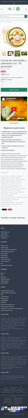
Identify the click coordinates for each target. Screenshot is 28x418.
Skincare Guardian (5, 68)
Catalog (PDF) (4, 283)
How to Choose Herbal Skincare (8, 249)
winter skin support (5, 206)
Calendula (18, 178)
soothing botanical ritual (6, 200)
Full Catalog (4, 238)
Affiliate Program (5, 281)
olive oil (2, 193)
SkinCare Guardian (5, 199)
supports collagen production (8, 202)
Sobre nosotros (21, 389)
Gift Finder (3, 302)
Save (11, 209)
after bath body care (6, 176)
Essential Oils (4, 234)
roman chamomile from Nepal (8, 197)
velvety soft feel (19, 202)
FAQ (2, 263)
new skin (12, 192)
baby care (12, 178)
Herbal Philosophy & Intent (7, 251)
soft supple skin (15, 199)
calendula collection (20, 179)
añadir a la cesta (14, 89)
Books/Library (4, 298)
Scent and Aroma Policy (6, 265)
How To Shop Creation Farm (8, 304)
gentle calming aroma (6, 188)
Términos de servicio (21, 392)
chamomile (12, 183)
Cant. (2, 81)
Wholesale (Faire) (5, 279)
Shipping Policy (4, 257)
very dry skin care (5, 204)
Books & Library (5, 236)
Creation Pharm (10, 414)
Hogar (2, 20)
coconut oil (18, 183)
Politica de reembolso (17, 390)
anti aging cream (5, 178)
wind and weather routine (16, 204)
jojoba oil (10, 190)
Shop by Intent (4, 245)
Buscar (6, 387)
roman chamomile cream (7, 195)
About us (3, 273)
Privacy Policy (4, 253)
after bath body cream (17, 176)
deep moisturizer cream (16, 185)
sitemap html (8, 398)
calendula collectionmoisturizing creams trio (11, 181)
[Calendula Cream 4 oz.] (4, 53)
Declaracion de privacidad (7, 392)
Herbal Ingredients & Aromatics (8, 292)
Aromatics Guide (18, 402)
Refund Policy (4, 255)
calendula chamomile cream (8, 179)
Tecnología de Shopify (19, 414)
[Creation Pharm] (14, 9)
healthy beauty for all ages (18, 188)
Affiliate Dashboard (18, 398)
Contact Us (3, 277)
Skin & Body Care (5, 232)
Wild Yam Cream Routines (7, 306)
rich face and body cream (11, 193)
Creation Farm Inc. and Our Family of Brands (12, 308)
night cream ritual (19, 192)
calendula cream (5, 183)
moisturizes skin (17, 190)
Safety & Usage (4, 247)
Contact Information (5, 259)
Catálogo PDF (13, 387)
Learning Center (5, 296)
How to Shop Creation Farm (8, 389)
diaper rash (18, 186)
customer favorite (5, 185)
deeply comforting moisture (7, 186)
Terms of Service (5, 261)
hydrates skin (4, 190)
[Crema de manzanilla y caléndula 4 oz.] (11, 53)
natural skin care (5, 192)
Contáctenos (6, 390)
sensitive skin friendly (21, 197)
